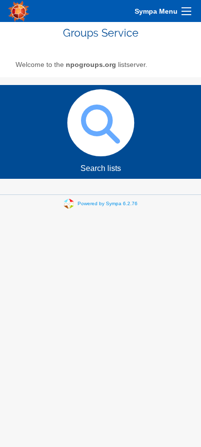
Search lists (100, 168)
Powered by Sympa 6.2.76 (108, 203)
